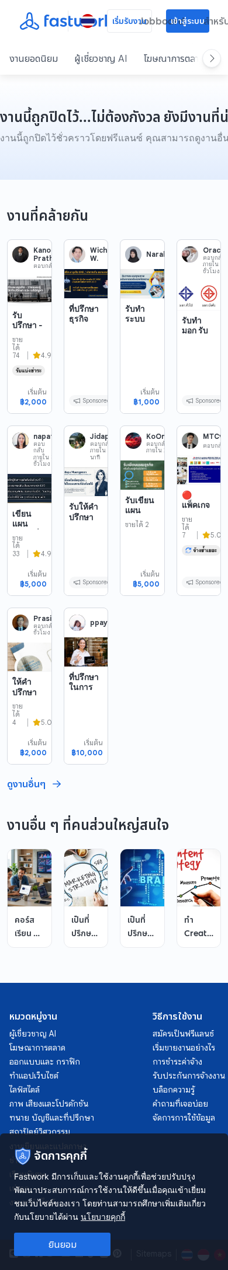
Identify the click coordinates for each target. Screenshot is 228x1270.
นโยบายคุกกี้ (103, 1217)
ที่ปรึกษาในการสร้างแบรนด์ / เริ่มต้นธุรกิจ (84, 702)
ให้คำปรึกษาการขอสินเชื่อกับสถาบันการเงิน (25, 712)
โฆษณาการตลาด (174, 58)
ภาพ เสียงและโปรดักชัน (48, 1103)
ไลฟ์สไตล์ (24, 1089)
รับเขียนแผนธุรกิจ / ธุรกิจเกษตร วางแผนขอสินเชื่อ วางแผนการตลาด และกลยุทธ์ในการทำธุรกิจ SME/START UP (142, 581)
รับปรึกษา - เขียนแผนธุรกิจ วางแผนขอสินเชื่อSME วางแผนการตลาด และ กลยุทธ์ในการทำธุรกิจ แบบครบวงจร (29, 396)
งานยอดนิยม (33, 58)
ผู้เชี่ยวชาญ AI (100, 58)
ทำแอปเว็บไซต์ (33, 1075)
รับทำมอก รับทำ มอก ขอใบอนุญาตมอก (195, 345)
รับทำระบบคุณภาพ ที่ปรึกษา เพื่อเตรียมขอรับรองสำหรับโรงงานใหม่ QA (142, 354)
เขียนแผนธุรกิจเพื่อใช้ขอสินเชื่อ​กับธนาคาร (28, 539)
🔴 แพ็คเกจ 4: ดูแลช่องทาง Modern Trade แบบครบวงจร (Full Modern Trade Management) (198, 556)
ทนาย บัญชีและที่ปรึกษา (51, 1117)
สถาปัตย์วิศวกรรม (39, 1131)
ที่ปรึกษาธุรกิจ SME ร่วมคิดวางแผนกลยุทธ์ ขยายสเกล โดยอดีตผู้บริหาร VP (84, 359)
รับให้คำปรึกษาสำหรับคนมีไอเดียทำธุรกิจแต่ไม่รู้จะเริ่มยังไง (84, 542)
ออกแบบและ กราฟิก (44, 1061)
